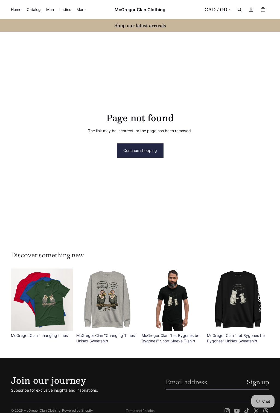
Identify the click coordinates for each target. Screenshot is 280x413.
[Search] (240, 10)
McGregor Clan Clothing (42, 410)
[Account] (251, 10)
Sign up (258, 382)
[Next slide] (67, 300)
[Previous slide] (17, 300)
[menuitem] (81, 9)
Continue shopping (140, 150)
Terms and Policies (140, 411)
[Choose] (64, 322)
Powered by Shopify (77, 410)
